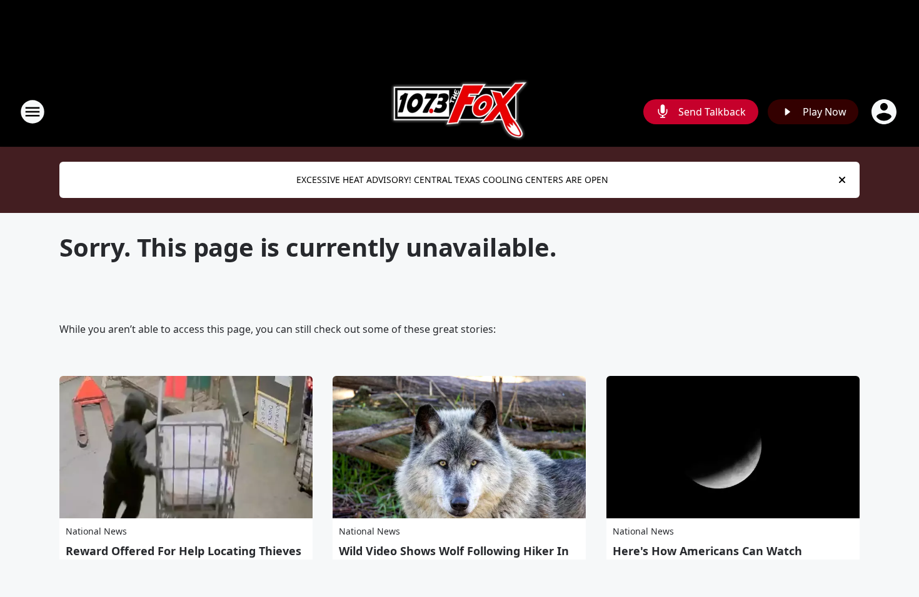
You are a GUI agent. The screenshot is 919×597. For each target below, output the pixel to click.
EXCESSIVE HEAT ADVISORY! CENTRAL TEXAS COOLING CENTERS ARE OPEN (452, 179)
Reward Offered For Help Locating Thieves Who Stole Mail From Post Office (183, 557)
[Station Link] (460, 111)
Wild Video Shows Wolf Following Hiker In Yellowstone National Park (454, 557)
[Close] (842, 179)
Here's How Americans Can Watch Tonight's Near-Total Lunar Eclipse (707, 557)
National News (96, 531)
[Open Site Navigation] (32, 111)
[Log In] (885, 111)
